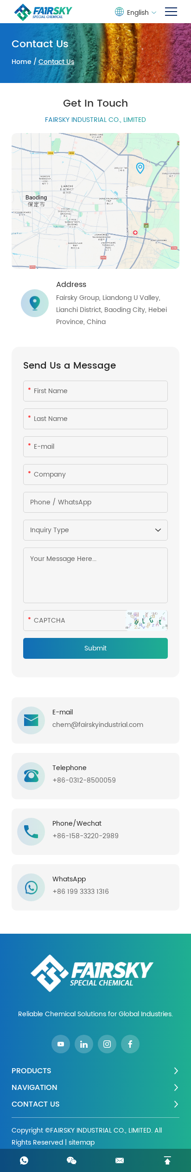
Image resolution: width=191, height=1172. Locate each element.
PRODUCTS (31, 1071)
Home (22, 62)
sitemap (82, 1142)
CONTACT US (36, 1104)
